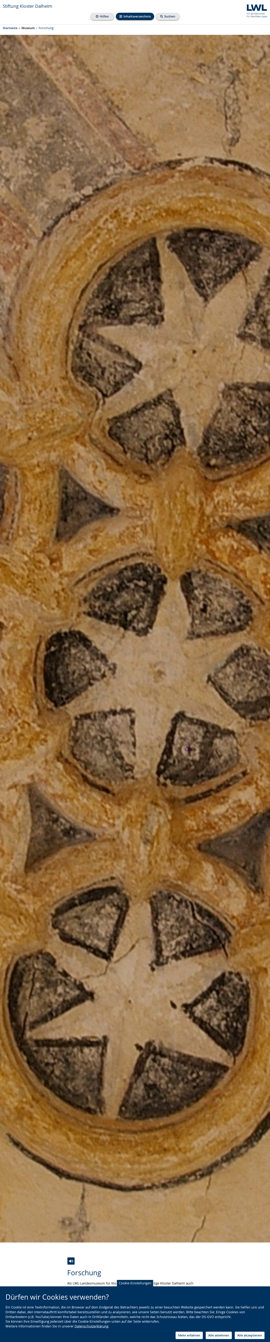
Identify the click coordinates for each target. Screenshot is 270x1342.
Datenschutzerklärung (91, 1326)
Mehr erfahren (189, 1335)
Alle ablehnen (218, 1335)
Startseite (10, 28)
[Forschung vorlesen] (71, 1261)
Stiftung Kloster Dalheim (27, 6)
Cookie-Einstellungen (135, 1283)
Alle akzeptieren (249, 1335)
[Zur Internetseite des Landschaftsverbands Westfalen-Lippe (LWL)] (255, 10)
